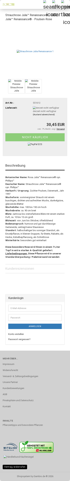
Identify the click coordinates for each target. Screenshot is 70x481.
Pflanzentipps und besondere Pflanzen (23, 425)
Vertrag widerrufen (14, 467)
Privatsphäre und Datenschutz (18, 400)
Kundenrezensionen (19, 268)
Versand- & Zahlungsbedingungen (20, 376)
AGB (5, 394)
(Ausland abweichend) (44, 114)
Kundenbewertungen (13, 388)
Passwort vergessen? (19, 339)
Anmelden (35, 326)
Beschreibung (15, 165)
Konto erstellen (16, 334)
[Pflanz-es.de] (7, 4)
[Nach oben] (60, 476)
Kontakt (7, 406)
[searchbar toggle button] (47, 4)
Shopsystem (23, 476)
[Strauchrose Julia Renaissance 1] (35, 51)
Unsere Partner (10, 382)
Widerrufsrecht (10, 370)
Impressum (8, 364)
